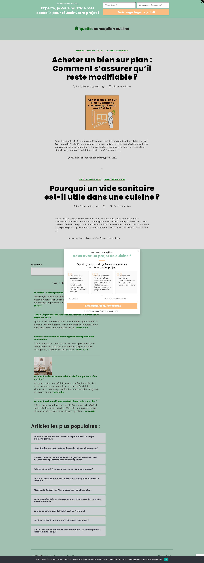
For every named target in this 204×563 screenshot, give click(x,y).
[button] (202, 2)
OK (166, 559)
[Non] (201, 559)
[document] (102, 281)
